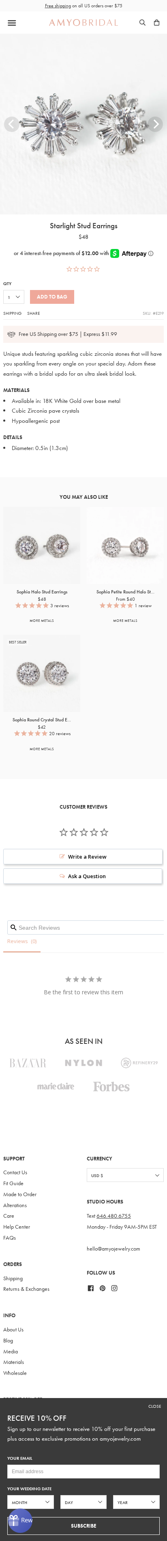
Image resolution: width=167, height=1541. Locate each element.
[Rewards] (20, 1521)
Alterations (15, 1205)
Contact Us (15, 1172)
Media (10, 1351)
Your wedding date (29, 1489)
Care (8, 1215)
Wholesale (15, 1373)
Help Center (16, 1226)
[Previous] (11, 124)
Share (33, 313)
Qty (7, 283)
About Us (13, 1329)
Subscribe (83, 1525)
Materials (13, 1362)
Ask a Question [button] (87, 876)
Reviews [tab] (17, 941)
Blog (8, 1340)
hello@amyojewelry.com (113, 1248)
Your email (19, 1458)
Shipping (12, 313)
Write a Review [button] (87, 856)
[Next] (155, 124)
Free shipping (58, 5)
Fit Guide (13, 1183)
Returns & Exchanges (26, 1289)
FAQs (9, 1237)
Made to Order (19, 1194)
